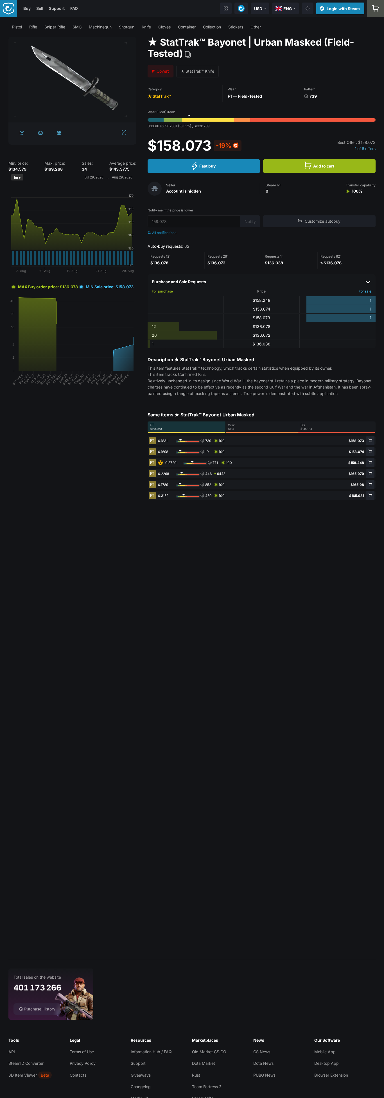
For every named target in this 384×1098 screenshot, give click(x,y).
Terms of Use (82, 1051)
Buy (27, 8)
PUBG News (264, 1075)
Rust (196, 1075)
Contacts (78, 1075)
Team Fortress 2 (207, 1086)
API (11, 1051)
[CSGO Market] (8, 8)
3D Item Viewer (22, 1075)
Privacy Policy (83, 1063)
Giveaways (141, 1075)
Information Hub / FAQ (151, 1051)
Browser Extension (331, 1075)
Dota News (263, 1063)
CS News (261, 1051)
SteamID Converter (26, 1063)
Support (57, 8)
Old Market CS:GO (209, 1051)
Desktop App (326, 1063)
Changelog (141, 1086)
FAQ (74, 8)
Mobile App (325, 1051)
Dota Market (203, 1063)
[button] (17, 27)
